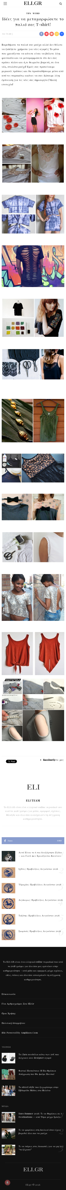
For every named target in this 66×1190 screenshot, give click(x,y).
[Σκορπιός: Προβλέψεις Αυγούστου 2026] (8, 934)
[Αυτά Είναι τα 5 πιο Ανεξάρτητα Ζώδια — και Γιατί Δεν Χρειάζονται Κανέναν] (8, 856)
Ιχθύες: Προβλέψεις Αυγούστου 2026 (38, 869)
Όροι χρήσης (9, 1013)
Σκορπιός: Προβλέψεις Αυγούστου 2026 (40, 931)
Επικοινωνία (9, 993)
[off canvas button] (5, 3)
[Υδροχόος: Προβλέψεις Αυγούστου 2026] (8, 888)
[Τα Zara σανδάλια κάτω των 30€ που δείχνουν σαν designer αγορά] (8, 1057)
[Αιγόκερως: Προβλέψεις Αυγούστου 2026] (8, 903)
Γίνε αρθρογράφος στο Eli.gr (18, 1003)
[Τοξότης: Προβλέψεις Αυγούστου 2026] (8, 919)
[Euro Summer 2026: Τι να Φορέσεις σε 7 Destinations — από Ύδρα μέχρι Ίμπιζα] (8, 1117)
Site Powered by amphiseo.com (20, 1032)
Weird (36, 13)
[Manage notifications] (7, 1182)
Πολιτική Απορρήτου (13, 1022)
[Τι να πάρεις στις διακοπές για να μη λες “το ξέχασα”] (8, 1149)
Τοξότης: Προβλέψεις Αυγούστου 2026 (39, 915)
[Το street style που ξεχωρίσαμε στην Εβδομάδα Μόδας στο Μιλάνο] (8, 1090)
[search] (60, 3)
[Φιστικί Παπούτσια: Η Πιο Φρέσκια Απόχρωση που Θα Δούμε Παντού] (8, 1074)
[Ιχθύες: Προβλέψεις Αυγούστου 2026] (8, 872)
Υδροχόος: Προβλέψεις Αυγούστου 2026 (40, 884)
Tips (28, 13)
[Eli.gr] (33, 1169)
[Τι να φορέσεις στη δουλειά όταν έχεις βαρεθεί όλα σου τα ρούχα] (8, 1133)
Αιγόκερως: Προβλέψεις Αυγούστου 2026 (41, 900)
